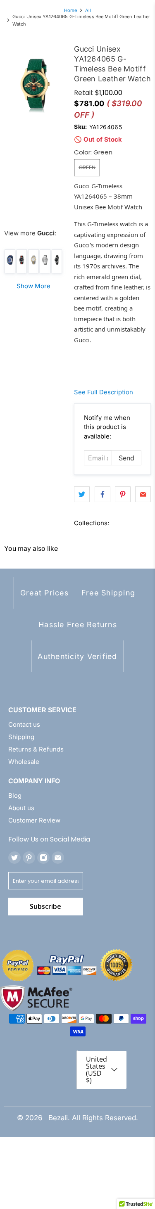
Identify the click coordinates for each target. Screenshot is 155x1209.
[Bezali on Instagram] (43, 857)
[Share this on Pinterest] (123, 494)
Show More (33, 286)
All (88, 10)
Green (87, 167)
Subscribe (45, 906)
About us (21, 808)
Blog (14, 795)
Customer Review (34, 820)
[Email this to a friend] (143, 494)
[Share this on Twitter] (82, 494)
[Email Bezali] (58, 857)
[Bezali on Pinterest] (29, 857)
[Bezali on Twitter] (14, 857)
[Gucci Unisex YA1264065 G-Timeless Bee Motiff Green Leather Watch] (35, 83)
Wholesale (23, 762)
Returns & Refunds (36, 749)
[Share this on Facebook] (102, 494)
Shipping (21, 737)
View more (29, 233)
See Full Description (103, 392)
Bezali (58, 1118)
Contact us (24, 724)
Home (70, 10)
